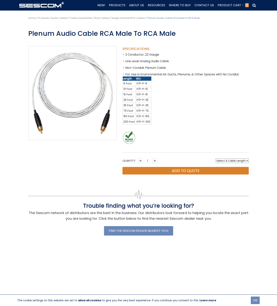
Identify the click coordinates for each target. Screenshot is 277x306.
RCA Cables (102, 18)
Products (43, 18)
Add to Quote (186, 170)
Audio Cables (59, 18)
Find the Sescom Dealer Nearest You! (138, 231)
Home (32, 18)
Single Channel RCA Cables (128, 18)
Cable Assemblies (81, 18)
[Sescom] (41, 4)
